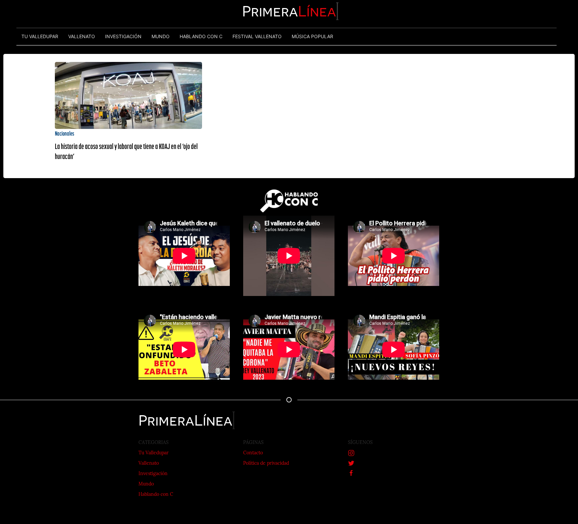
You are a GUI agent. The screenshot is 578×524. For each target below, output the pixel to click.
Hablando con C (155, 494)
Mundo (146, 484)
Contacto (253, 453)
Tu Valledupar (153, 453)
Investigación (153, 473)
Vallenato (148, 463)
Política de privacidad (266, 463)
